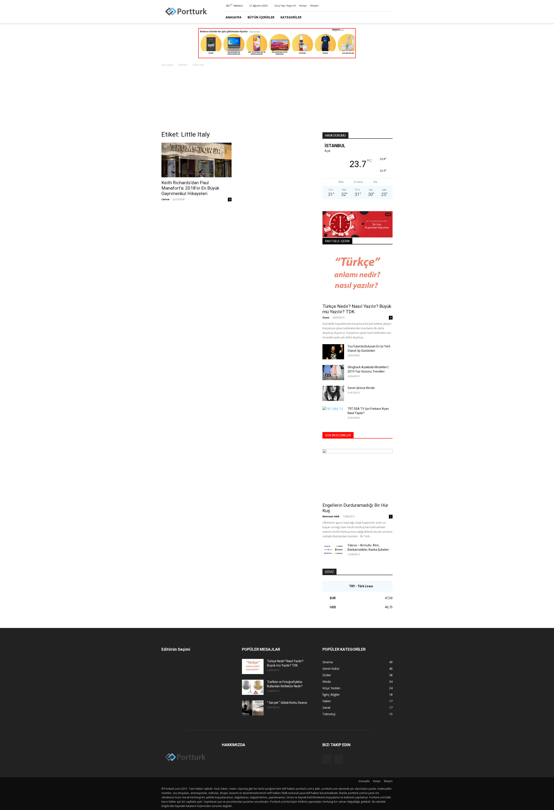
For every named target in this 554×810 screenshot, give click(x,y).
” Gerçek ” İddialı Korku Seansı (287, 702)
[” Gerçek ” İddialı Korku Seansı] (253, 708)
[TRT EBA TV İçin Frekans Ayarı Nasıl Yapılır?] (333, 414)
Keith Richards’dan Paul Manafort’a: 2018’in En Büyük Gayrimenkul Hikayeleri (190, 188)
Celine (165, 199)
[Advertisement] (277, 99)
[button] (387, 17)
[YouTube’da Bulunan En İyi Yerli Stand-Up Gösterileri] (333, 351)
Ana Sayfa (167, 65)
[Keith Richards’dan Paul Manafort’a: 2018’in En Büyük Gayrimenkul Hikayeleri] (196, 160)
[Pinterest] (389, 6)
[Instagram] (382, 6)
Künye (303, 5)
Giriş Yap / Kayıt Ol (285, 5)
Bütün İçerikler (261, 17)
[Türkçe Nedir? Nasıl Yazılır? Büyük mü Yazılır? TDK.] (357, 275)
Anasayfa (233, 17)
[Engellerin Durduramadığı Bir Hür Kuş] (357, 474)
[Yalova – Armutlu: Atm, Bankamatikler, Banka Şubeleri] (333, 550)
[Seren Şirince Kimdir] (333, 393)
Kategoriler (290, 17)
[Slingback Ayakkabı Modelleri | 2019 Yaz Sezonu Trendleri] (333, 372)
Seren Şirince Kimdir (361, 388)
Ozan (325, 317)
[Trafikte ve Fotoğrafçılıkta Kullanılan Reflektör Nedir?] (253, 687)
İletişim (314, 5)
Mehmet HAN (330, 516)
